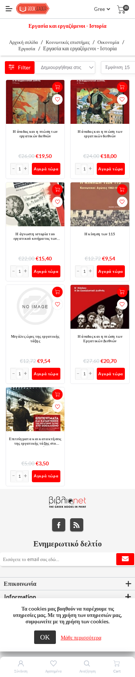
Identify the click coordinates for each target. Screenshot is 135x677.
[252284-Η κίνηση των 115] (99, 204)
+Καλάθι (57, 87)
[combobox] (61, 67)
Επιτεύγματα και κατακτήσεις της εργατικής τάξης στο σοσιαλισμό (35, 442)
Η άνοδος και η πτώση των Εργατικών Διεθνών (100, 338)
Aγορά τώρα (46, 169)
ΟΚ (45, 637)
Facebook (58, 524)
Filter (24, 68)
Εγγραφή (125, 559)
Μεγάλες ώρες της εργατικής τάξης (35, 338)
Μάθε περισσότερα (81, 638)
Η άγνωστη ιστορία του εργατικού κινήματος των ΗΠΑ (35, 237)
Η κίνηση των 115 (100, 234)
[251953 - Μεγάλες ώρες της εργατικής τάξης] (35, 307)
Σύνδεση (20, 671)
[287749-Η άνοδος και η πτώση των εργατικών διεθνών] (35, 102)
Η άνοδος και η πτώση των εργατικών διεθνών (35, 133)
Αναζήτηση (87, 671)
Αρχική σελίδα (23, 42)
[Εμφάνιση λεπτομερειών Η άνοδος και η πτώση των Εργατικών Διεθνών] (99, 307)
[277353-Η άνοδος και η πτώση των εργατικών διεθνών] (99, 102)
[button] (25, 169)
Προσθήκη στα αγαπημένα (57, 99)
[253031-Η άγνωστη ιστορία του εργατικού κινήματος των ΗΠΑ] (35, 204)
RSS (76, 524)
